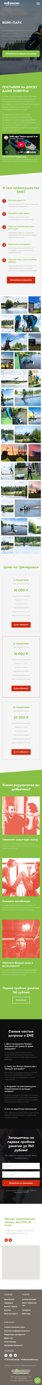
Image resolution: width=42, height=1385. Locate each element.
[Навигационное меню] (38, 4)
